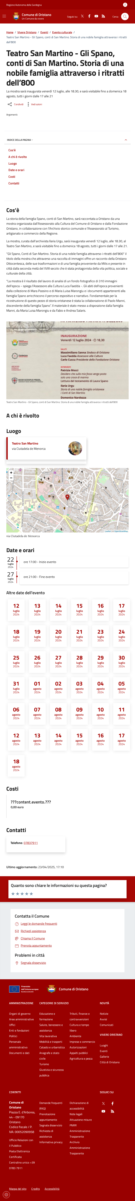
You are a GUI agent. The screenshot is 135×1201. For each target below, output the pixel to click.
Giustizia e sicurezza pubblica (51, 1072)
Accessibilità (52, 1189)
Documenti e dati (19, 1053)
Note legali (76, 1114)
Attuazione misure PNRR (81, 1122)
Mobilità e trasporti (50, 1042)
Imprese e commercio (82, 1042)
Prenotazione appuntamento (48, 1117)
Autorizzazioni (78, 1047)
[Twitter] (80, 16)
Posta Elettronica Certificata (19, 1154)
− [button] (11, 478)
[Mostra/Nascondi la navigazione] (4, 16)
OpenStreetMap (121, 531)
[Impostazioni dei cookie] (6, 1194)
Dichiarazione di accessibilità (79, 1106)
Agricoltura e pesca (81, 1058)
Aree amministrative (21, 1019)
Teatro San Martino (25, 443)
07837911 (31, 842)
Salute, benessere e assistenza (51, 1028)
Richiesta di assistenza (46, 1134)
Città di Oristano (110, 1062)
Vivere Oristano (26, 32)
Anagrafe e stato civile (49, 1056)
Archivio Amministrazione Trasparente (80, 1147)
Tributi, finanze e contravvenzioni (80, 1016)
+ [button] (11, 472)
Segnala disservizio (50, 1125)
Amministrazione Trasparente (80, 1134)
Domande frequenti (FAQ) (50, 1106)
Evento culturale (62, 32)
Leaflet (108, 531)
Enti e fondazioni (19, 1030)
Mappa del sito (17, 1189)
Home (9, 32)
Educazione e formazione (47, 1016)
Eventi (44, 32)
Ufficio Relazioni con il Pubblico (21, 1143)
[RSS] (101, 16)
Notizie (104, 1014)
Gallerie (104, 1056)
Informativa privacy (51, 1142)
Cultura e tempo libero (79, 1028)
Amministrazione (21, 1003)
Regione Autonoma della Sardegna (24, 5)
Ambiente (75, 1036)
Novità (104, 1003)
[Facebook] (87, 16)
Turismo (44, 1064)
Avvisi (103, 1019)
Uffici (12, 1025)
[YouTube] (94, 16)
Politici (13, 1036)
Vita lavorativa (48, 1036)
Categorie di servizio (54, 1003)
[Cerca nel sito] (125, 16)
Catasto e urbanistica (52, 1047)
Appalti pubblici (79, 1053)
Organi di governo (19, 1014)
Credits (35, 1189)
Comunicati (106, 1025)
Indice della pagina (19, 140)
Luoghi (104, 1045)
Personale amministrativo (18, 1044)
